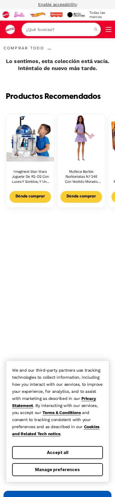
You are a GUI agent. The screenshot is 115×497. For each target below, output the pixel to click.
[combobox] (61, 29)
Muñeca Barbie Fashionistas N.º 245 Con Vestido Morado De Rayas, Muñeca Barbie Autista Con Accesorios (81, 176)
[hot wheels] (37, 15)
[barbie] (19, 15)
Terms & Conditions (61, 412)
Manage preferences (57, 469)
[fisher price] (56, 15)
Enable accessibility (57, 4)
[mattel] (6, 15)
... (49, 48)
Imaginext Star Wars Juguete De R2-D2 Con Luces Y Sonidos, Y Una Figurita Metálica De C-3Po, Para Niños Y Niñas (30, 176)
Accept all (57, 452)
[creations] (76, 15)
